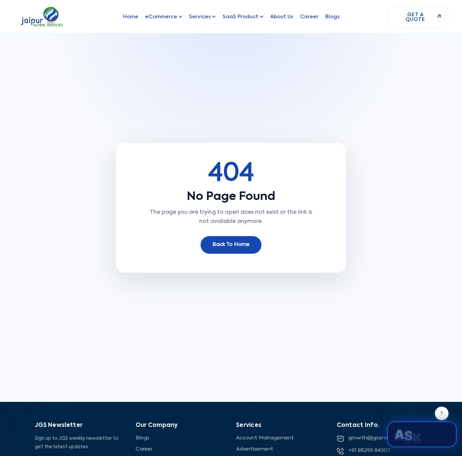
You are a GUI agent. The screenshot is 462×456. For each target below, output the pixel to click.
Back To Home (231, 244)
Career (144, 449)
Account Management (265, 437)
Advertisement (254, 449)
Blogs (142, 437)
